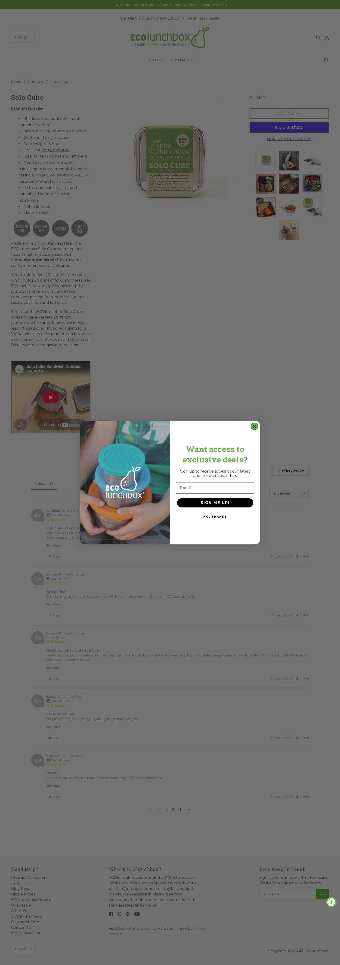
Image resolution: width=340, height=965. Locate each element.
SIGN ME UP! (215, 503)
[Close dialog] (254, 426)
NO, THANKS (215, 516)
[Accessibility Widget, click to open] (331, 902)
